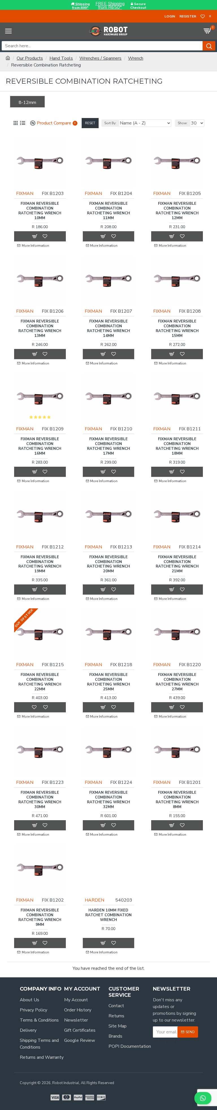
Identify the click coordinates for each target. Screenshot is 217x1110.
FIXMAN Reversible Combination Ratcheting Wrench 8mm (177, 799)
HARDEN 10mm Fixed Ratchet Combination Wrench (108, 915)
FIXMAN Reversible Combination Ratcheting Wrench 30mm (39, 799)
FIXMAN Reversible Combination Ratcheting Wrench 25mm (108, 682)
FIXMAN (24, 193)
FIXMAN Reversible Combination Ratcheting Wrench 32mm (108, 799)
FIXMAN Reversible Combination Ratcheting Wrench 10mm (39, 211)
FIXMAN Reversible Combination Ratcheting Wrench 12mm (177, 211)
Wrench (135, 58)
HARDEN (94, 900)
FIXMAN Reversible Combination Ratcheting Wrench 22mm (39, 682)
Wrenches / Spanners (100, 58)
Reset (90, 123)
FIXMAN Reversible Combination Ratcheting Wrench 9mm (39, 917)
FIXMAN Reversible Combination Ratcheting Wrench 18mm (177, 446)
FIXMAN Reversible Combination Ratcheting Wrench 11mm (108, 211)
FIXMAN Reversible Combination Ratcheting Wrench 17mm (108, 446)
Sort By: (110, 123)
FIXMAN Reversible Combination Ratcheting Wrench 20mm (108, 564)
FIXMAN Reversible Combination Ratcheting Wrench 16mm (39, 446)
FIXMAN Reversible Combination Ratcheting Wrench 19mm (39, 564)
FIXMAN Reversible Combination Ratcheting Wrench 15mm (177, 328)
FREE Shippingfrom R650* (110, 5)
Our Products (30, 58)
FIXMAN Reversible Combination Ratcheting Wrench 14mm (108, 328)
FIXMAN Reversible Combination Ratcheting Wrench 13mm (39, 328)
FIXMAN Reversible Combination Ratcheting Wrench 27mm (177, 682)
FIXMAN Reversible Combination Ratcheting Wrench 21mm (177, 564)
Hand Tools (61, 58)
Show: (183, 123)
